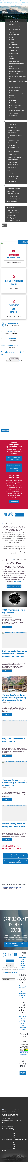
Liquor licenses (12, 162)
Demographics (12, 133)
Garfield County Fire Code (22, 1022)
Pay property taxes (13, 176)
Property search (12, 143)
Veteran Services (14, 113)
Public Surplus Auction (22, 963)
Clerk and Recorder (14, 29)
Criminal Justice (14, 69)
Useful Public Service (14, 148)
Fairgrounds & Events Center (17, 76)
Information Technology (16, 93)
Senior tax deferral (12, 196)
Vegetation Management (16, 110)
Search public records (13, 220)
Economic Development (15, 135)
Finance (11, 79)
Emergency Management (16, 71)
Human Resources (14, 88)
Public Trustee (13, 44)
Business (8, 121)
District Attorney (14, 34)
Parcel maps (11, 138)
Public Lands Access (15, 105)
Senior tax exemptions (13, 199)
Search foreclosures (13, 213)
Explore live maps (12, 210)
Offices (8, 16)
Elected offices (15, 21)
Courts (11, 66)
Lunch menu (10, 191)
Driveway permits (13, 159)
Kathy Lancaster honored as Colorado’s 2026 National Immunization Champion (14, 654)
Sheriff (11, 37)
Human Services (14, 90)
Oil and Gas (12, 98)
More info (7, 627)
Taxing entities (12, 181)
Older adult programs (13, 193)
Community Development (16, 63)
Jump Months (9, 963)
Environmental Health (15, 74)
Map (3, 1122)
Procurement (13, 100)
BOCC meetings (13, 255)
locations (19, 1139)
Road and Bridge (14, 108)
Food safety (11, 145)
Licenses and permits (13, 151)
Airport (11, 56)
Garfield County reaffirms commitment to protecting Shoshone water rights (14, 697)
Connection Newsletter (13, 188)
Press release (17, 581)
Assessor (12, 24)
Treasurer (12, 42)
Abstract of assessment (15, 174)
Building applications (14, 130)
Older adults (10, 185)
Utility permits (12, 167)
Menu (4, 12)
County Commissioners (16, 27)
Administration (13, 53)
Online (7, 204)
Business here (11, 124)
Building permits (12, 154)
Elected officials (14, 47)
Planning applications (14, 140)
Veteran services (12, 201)
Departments (14, 50)
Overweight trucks (13, 164)
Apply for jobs (11, 207)
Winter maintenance (22, 969)
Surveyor (11, 39)
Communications (14, 61)
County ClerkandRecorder (14, 308)
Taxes (8, 170)
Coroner (11, 32)
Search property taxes (13, 218)
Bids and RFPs (12, 127)
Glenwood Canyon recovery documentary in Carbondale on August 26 (14, 782)
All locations (13, 115)
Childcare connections (14, 157)
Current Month (14, 358)
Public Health (13, 103)
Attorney (11, 58)
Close (4, 225)
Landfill (11, 95)
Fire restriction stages (23, 1027)
